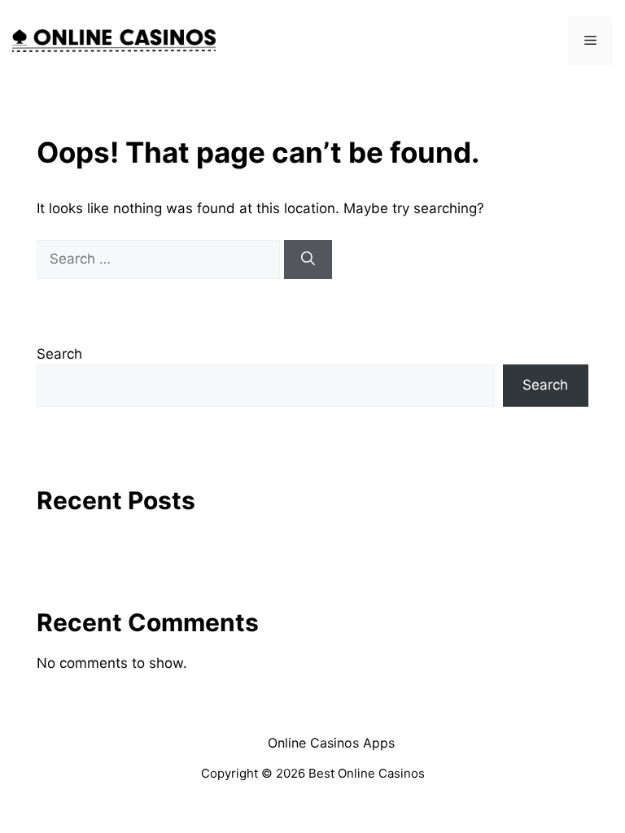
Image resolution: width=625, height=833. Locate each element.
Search (59, 354)
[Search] (308, 259)
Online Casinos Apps (331, 743)
